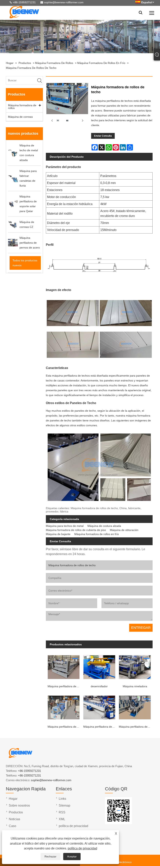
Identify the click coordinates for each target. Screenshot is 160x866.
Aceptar (72, 856)
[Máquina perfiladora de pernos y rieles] (135, 707)
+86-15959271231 (24, 2)
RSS (62, 812)
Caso (12, 826)
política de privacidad (82, 848)
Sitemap (64, 805)
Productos (25, 63)
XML (62, 819)
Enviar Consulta (103, 135)
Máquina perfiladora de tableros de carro (64, 686)
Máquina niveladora (135, 686)
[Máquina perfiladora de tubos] (63, 707)
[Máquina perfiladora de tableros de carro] (63, 666)
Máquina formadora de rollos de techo (31, 67)
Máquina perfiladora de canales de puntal (100, 726)
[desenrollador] (99, 666)
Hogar (9, 63)
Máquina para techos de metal (65, 525)
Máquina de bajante (58, 534)
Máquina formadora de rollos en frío (101, 63)
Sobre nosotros (19, 805)
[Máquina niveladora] (135, 666)
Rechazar (50, 856)
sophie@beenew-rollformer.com (64, 2)
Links (62, 798)
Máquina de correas (20, 116)
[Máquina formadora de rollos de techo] (57, 120)
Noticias (14, 819)
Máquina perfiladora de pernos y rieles (136, 726)
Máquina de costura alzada (104, 525)
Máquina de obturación (124, 530)
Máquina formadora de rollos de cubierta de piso (76, 530)
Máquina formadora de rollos (54, 63)
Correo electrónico (120, 862)
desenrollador (99, 686)
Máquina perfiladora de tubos (64, 726)
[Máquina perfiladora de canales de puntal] (99, 707)
